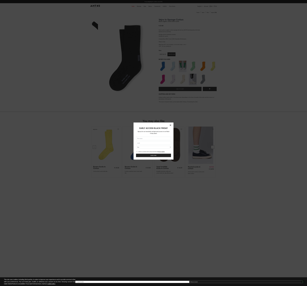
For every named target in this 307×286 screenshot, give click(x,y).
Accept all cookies (80, 281)
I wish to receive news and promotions (151, 151)
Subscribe (153, 155)
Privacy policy (161, 151)
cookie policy (51, 284)
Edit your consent (194, 281)
